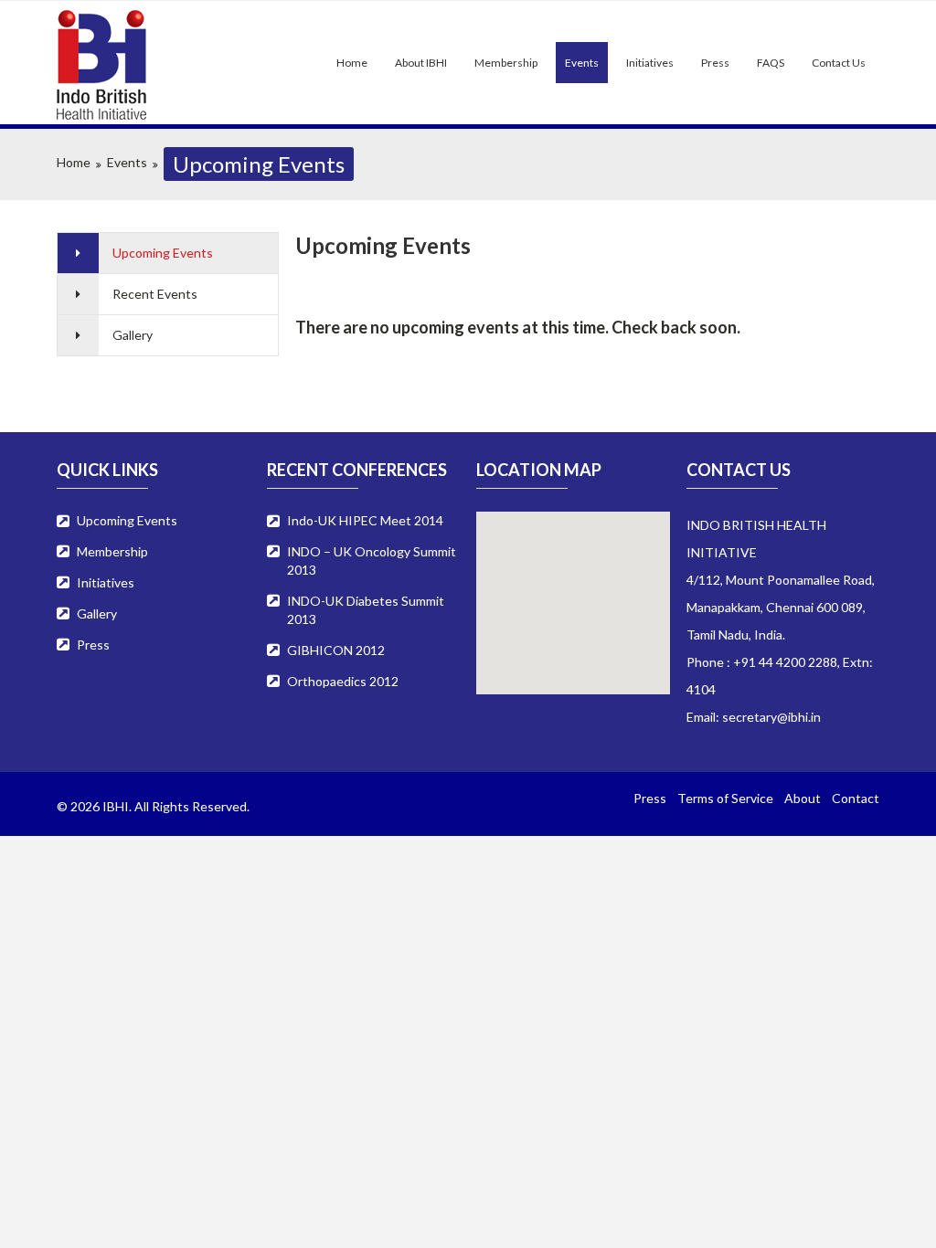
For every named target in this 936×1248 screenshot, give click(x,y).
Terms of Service (725, 798)
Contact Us (839, 62)
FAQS (770, 62)
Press (715, 62)
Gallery (132, 335)
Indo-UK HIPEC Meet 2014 (365, 520)
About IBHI (421, 62)
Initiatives (650, 62)
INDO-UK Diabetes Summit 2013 (365, 610)
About (802, 798)
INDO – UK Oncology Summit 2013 (371, 560)
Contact (855, 798)
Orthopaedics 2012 (343, 681)
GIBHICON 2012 (336, 650)
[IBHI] (118, 65)
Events (582, 62)
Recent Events (154, 293)
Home (351, 62)
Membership (505, 62)
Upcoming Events (162, 252)
